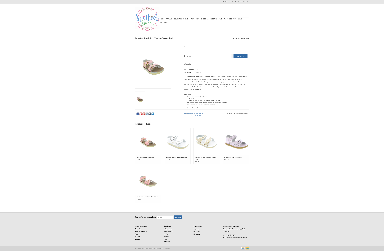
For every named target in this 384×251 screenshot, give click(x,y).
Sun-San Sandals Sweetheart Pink (147, 197)
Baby (187, 19)
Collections (179, 19)
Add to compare (240, 113)
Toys (192, 19)
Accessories (212, 19)
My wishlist (197, 234)
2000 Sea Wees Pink (243, 38)
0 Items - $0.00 (229, 2)
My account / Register (243, 2)
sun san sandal (188, 116)
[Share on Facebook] (137, 114)
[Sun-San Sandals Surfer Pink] (148, 141)
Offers (166, 234)
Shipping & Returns (141, 231)
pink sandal (190, 113)
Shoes (203, 19)
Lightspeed (167, 248)
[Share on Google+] (141, 114)
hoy (185, 113)
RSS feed (167, 241)
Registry (232, 19)
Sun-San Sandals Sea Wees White (176, 157)
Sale (220, 19)
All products (168, 229)
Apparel (169, 19)
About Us (138, 229)
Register (196, 229)
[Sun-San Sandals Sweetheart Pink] (148, 181)
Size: (185, 47)
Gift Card (164, 22)
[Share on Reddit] (147, 114)
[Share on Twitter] (153, 114)
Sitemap (137, 236)
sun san (201, 113)
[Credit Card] (242, 248)
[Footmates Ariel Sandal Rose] (236, 141)
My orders (197, 231)
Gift (198, 19)
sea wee (196, 113)
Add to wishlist (231, 113)
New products (168, 231)
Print (246, 113)
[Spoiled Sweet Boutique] (147, 19)
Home (162, 19)
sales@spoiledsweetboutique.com (236, 237)
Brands (241, 19)
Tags (165, 239)
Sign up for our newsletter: (145, 217)
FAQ (136, 234)
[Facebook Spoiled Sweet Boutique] (244, 217)
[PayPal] (247, 248)
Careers (137, 239)
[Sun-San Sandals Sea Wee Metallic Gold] (207, 141)
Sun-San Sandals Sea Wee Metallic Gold (205, 158)
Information (187, 64)
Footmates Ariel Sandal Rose (233, 157)
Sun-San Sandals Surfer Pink (145, 157)
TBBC (226, 19)
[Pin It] (143, 114)
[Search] (234, 15)
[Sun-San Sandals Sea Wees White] (177, 141)
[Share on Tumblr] (149, 114)
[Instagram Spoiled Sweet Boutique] (247, 217)
